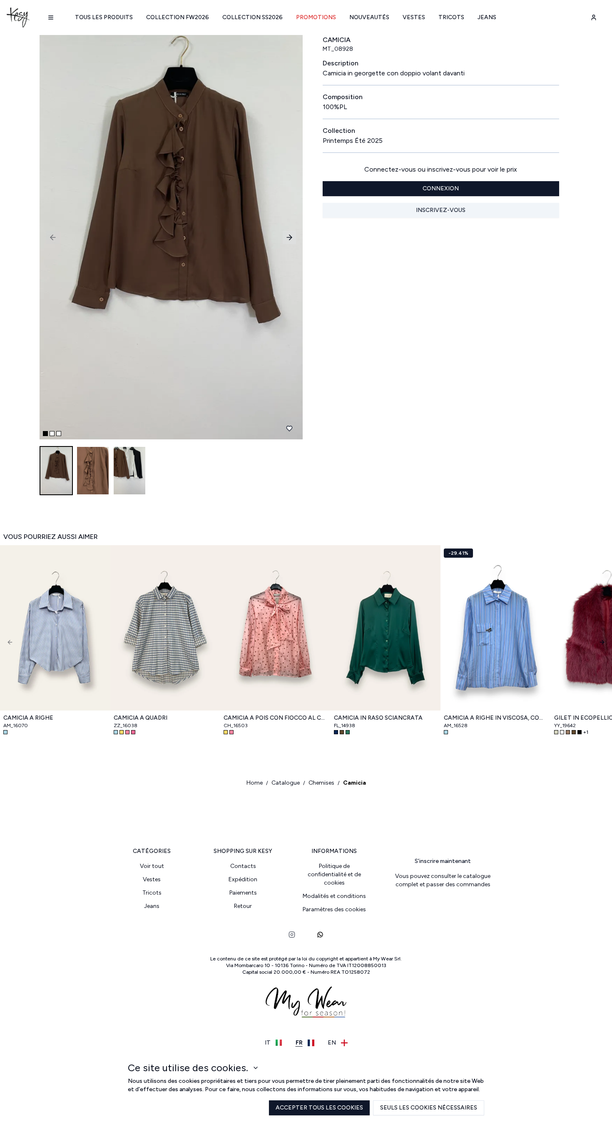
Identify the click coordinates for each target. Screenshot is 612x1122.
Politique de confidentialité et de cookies (334, 874)
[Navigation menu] (50, 17)
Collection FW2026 (177, 17)
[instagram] (292, 934)
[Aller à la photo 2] (52, 433)
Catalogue (285, 782)
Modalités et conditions (334, 896)
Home (254, 782)
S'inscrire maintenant (443, 861)
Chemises (321, 782)
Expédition (243, 879)
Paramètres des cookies (334, 909)
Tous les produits (104, 17)
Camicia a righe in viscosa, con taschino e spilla (495, 717)
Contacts (243, 866)
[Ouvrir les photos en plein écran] (168, 237)
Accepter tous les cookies (319, 1107)
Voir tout (152, 866)
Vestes (414, 17)
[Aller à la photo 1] (45, 433)
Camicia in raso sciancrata (378, 717)
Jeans (487, 17)
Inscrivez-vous (440, 210)
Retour (243, 906)
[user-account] (594, 17)
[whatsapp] (320, 934)
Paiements (243, 892)
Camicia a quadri (140, 717)
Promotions (316, 17)
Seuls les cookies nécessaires (428, 1107)
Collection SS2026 (252, 17)
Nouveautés (369, 17)
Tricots (451, 17)
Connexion (441, 188)
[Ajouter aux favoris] (289, 428)
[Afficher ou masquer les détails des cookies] (255, 1067)
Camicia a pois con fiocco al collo (275, 717)
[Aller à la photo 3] (58, 433)
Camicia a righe (28, 717)
